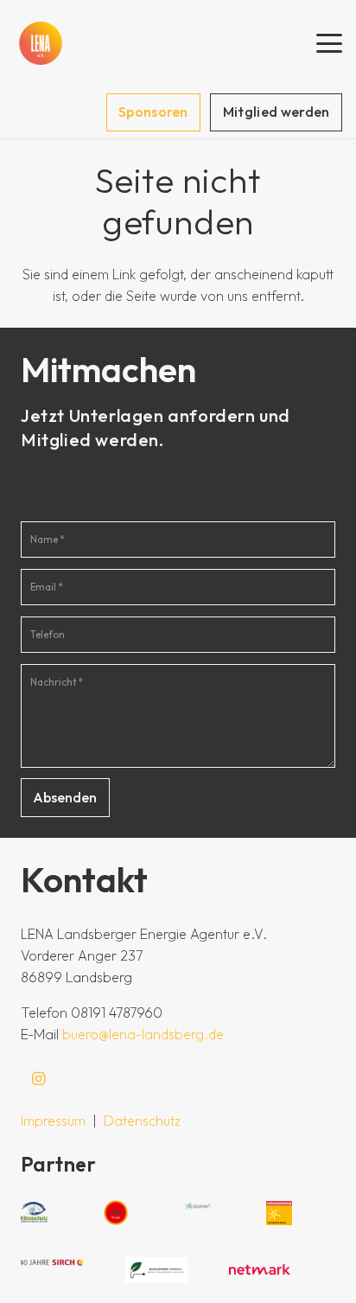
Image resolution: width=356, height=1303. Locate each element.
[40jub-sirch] (52, 1270)
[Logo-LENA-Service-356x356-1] (116, 1212)
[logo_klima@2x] (34, 1212)
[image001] (156, 1269)
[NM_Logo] (260, 1270)
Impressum (53, 1120)
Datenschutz (142, 1120)
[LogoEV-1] (40, 43)
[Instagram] (38, 1079)
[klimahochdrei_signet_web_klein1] (197, 1212)
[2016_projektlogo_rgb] (279, 1213)
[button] (329, 43)
